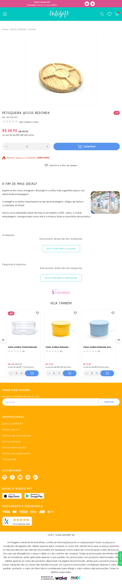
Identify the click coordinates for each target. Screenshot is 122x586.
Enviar (109, 402)
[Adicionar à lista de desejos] (37, 313)
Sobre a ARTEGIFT (12, 423)
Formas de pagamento (16, 453)
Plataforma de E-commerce (47, 578)
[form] (27, 146)
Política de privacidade (16, 435)
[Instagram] (4, 477)
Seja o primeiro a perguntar (61, 277)
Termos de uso (11, 429)
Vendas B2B (9, 459)
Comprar (89, 146)
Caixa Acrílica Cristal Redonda (22, 347)
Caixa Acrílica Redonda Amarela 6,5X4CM (57, 347)
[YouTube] (20, 477)
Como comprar (11, 441)
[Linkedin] (35, 477)
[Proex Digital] (76, 577)
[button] (6, 146)
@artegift (40, 190)
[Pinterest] (27, 477)
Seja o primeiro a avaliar (61, 248)
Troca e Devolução (14, 447)
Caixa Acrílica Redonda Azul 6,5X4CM (97, 347)
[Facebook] (12, 477)
